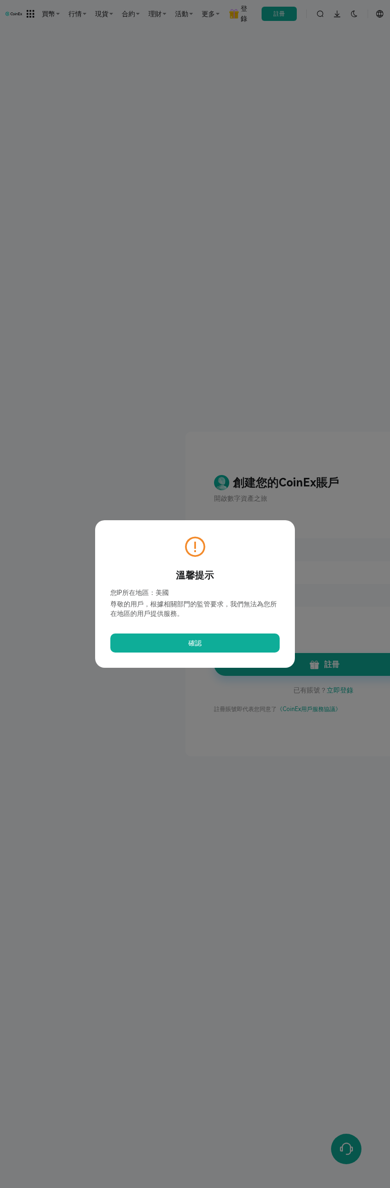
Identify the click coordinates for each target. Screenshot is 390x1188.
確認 (195, 643)
